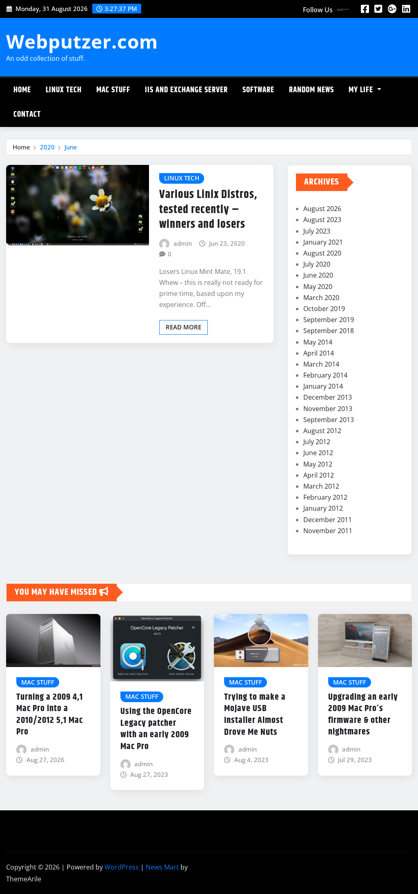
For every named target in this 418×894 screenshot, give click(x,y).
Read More (183, 327)
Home (22, 90)
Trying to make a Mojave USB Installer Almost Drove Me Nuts (255, 714)
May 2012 (317, 464)
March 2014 (321, 364)
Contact (27, 114)
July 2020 (316, 264)
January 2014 (323, 386)
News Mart (162, 867)
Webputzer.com (82, 41)
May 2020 (317, 286)
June (70, 147)
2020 (47, 147)
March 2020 (321, 297)
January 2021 (323, 242)
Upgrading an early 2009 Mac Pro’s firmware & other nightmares (363, 714)
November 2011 (327, 530)
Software (258, 90)
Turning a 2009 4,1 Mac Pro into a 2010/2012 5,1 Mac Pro (49, 714)
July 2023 (316, 231)
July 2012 (316, 441)
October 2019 (324, 308)
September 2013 (328, 419)
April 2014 (318, 353)
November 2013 (327, 408)
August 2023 (322, 219)
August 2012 (322, 430)
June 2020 (318, 275)
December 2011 (327, 519)
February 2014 (325, 375)
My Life (362, 90)
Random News (311, 90)
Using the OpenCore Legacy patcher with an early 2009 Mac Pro (156, 729)
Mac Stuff (113, 90)
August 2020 (322, 253)
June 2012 (318, 452)
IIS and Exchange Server (186, 90)
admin (182, 243)
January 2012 (323, 508)
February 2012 (325, 497)
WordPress (121, 867)
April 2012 (318, 475)
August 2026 (322, 208)
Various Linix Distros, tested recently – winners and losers (208, 209)
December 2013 (327, 397)
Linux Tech (64, 90)
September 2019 (328, 319)
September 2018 (328, 330)
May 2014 (317, 342)
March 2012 (321, 486)
